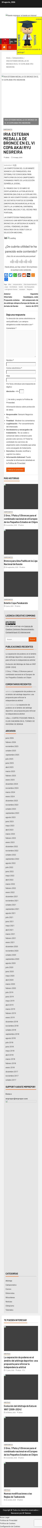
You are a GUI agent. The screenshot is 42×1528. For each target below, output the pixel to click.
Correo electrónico (14, 368)
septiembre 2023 (12, 813)
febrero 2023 (11, 838)
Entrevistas (10, 1293)
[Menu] (9, 47)
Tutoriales (9, 1310)
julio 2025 (9, 759)
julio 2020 (9, 967)
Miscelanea (10, 1297)
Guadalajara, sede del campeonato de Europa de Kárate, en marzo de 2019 (29, 300)
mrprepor (22, 289)
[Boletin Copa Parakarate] (21, 584)
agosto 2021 (11, 913)
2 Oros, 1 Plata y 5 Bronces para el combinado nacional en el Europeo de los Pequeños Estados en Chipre (21, 518)
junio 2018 (10, 1047)
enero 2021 (10, 942)
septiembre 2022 (12, 859)
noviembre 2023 (12, 805)
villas (8, 718)
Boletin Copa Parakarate (16, 602)
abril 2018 (9, 1055)
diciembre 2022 (12, 846)
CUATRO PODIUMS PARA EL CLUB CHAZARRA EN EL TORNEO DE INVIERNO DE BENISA (20, 721)
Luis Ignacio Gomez (11, 289)
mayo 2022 (10, 876)
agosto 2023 (11, 817)
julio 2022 (9, 867)
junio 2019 (10, 997)
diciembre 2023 (12, 801)
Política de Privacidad (16, 463)
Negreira (29, 289)
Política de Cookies (7, 1523)
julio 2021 (9, 917)
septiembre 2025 (12, 755)
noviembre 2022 (12, 851)
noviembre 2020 (12, 951)
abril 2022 (9, 880)
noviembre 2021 (12, 901)
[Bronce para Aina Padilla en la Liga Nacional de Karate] (21, 542)
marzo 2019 (10, 1009)
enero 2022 (10, 892)
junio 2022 (10, 871)
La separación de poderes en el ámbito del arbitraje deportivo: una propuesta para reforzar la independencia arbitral (21, 657)
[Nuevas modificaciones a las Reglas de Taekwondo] (21, 1474)
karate (21, 287)
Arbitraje (9, 1281)
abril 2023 (9, 830)
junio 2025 (10, 763)
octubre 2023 (11, 809)
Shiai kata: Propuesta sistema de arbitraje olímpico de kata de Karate (12, 300)
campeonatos (17, 284)
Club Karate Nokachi (30, 284)
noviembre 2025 (12, 746)
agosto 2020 (11, 963)
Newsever (15, 1513)
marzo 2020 (10, 984)
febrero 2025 (11, 776)
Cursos (8, 1289)
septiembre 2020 (12, 959)
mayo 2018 (10, 1051)
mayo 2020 (10, 976)
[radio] (12, 261)
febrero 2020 (11, 988)
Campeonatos (7, 129)
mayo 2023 (10, 826)
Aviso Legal (4, 1517)
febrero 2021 (11, 938)
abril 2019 (9, 1005)
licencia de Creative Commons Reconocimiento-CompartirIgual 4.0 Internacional (20, 629)
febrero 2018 (11, 1063)
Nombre (10, 360)
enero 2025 (10, 780)
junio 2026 (10, 738)
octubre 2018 (11, 1030)
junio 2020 (10, 971)
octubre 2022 (11, 855)
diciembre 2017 (12, 1072)
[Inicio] (4, 47)
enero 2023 (10, 842)
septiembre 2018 (12, 1034)
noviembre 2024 (12, 788)
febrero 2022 (11, 888)
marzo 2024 (10, 792)
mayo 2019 (10, 1001)
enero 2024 (10, 796)
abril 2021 (9, 930)
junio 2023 (10, 821)
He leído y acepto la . (19, 401)
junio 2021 (10, 921)
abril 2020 (9, 980)
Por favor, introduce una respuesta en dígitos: (20, 385)
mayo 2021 (10, 926)
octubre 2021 (11, 905)
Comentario (11, 328)
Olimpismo (10, 1306)
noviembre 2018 (12, 1026)
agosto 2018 (11, 1038)
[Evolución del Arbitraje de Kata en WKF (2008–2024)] (21, 1387)
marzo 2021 (10, 934)
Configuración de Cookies (10, 1526)
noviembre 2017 (12, 1076)
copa (6, 287)
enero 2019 (10, 1017)
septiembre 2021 (12, 909)
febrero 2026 (11, 742)
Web (8, 376)
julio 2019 (9, 992)
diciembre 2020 (12, 946)
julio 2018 (9, 1042)
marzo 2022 (10, 884)
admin (7, 157)
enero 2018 (10, 1067)
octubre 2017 (11, 1080)
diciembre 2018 (12, 1022)
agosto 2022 (11, 863)
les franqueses (29, 287)
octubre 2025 (11, 751)
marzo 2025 (10, 771)
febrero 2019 (11, 1013)
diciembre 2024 (12, 784)
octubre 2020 (11, 955)
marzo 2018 (10, 1059)
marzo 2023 (10, 834)
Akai (9, 284)
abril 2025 (9, 767)
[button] (9, 47)
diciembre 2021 (12, 896)
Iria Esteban (13, 287)
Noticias (9, 1302)
